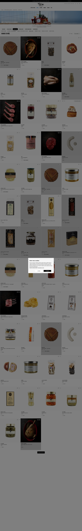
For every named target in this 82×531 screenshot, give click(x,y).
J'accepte (47, 270)
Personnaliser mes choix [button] (41, 267)
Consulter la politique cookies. (33, 267)
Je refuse (39, 270)
